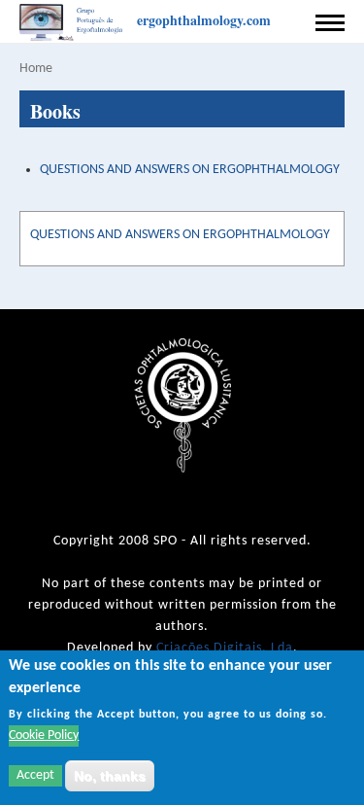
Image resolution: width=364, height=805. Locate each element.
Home (35, 68)
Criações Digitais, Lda (224, 648)
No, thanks (110, 776)
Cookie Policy (44, 735)
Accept (35, 775)
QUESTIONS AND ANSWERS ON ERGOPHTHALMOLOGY (190, 169)
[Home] (73, 23)
